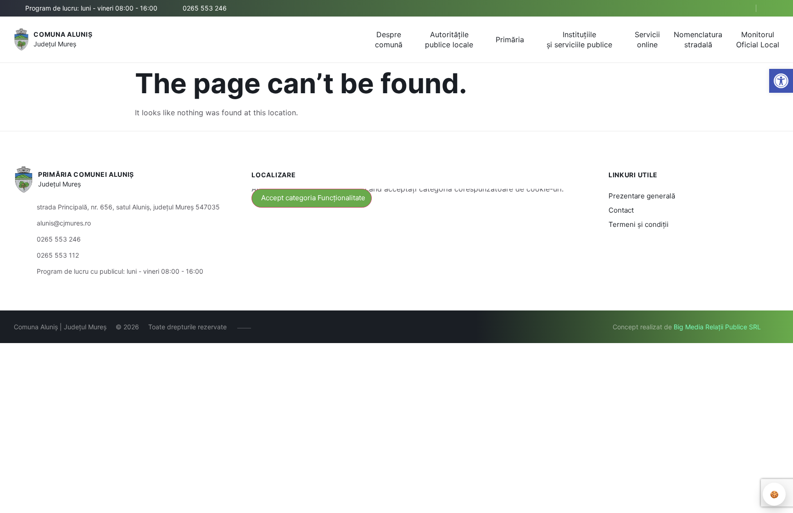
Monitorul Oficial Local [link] (757, 39)
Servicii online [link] (647, 39)
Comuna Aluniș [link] (63, 34)
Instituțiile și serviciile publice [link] (579, 39)
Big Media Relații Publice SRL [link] (717, 327)
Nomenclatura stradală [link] (698, 39)
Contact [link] (621, 210)
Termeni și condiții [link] (639, 224)
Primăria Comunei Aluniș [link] (86, 174)
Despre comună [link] (388, 39)
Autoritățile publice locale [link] (449, 39)
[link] (781, 81)
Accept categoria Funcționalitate (313, 197)
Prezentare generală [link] (642, 196)
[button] (741, 8)
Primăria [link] (510, 39)
